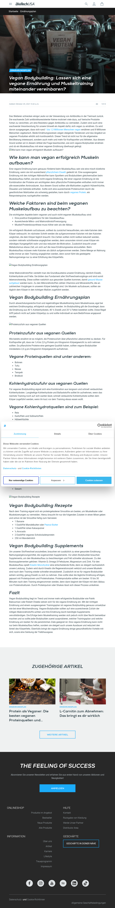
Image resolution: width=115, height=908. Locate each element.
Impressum (46, 866)
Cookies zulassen (94, 480)
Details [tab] (57, 434)
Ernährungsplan (28, 11)
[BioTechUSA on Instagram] (40, 883)
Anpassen (56, 480)
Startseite (13, 11)
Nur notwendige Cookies (21, 480)
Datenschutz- (16, 899)
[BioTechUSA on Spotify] (63, 883)
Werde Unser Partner (73, 823)
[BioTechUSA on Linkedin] (74, 883)
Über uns (47, 841)
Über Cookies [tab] (95, 434)
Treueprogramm (44, 861)
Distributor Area (70, 828)
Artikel (49, 846)
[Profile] (94, 4)
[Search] (86, 4)
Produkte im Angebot (41, 812)
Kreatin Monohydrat (40, 565)
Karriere (48, 851)
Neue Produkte (44, 823)
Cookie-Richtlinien (31, 468)
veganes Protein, (78, 192)
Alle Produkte (45, 828)
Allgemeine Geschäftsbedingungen (89, 903)
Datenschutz (9, 468)
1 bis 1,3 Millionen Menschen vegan (63, 129)
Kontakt (67, 812)
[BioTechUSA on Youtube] (52, 883)
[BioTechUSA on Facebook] (29, 883)
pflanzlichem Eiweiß (56, 172)
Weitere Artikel (57, 735)
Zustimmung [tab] (20, 434)
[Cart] (102, 4)
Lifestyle (48, 856)
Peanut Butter (51, 524)
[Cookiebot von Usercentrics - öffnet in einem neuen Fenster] (99, 426)
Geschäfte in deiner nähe (81, 843)
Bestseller (47, 817)
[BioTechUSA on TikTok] (85, 883)
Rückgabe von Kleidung (74, 817)
